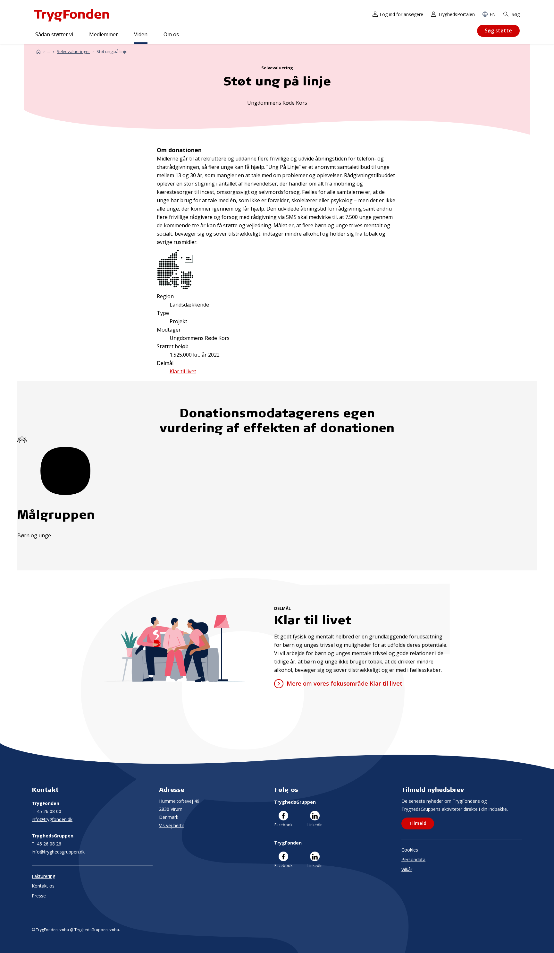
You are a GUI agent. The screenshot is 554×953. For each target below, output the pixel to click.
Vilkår (406, 869)
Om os (171, 34)
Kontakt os (43, 886)
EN (493, 14)
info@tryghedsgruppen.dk (58, 852)
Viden (140, 34)
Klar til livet (183, 371)
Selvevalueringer (73, 51)
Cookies (409, 850)
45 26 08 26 (46, 844)
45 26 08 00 (46, 811)
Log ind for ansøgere (401, 14)
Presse (39, 896)
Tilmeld (417, 823)
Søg (515, 14)
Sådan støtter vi (54, 34)
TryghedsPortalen (456, 14)
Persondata (413, 859)
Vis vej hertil (171, 825)
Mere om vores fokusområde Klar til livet (344, 683)
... (48, 51)
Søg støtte (498, 30)
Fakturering (43, 876)
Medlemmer (103, 34)
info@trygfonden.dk (52, 819)
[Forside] (38, 51)
